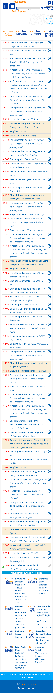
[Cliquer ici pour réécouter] (49, 43)
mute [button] (43, 8)
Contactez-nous (28, 684)
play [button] (5, 6)
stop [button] (12, 6)
